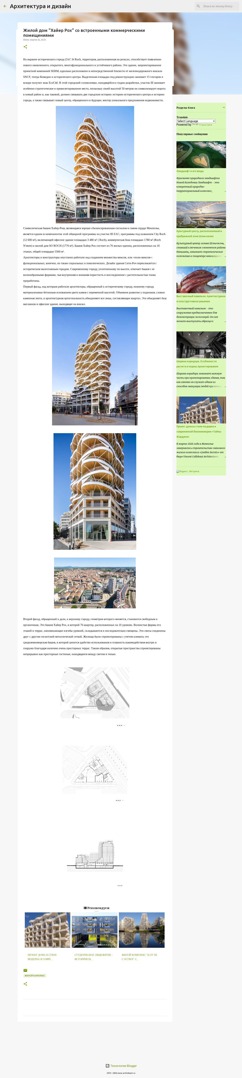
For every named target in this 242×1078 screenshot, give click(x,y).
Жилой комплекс (35, 975)
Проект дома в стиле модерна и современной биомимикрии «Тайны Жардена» (198, 431)
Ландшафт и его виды (190, 171)
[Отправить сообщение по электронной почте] (25, 972)
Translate (205, 125)
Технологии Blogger (123, 1065)
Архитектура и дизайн (40, 6)
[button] (25, 47)
